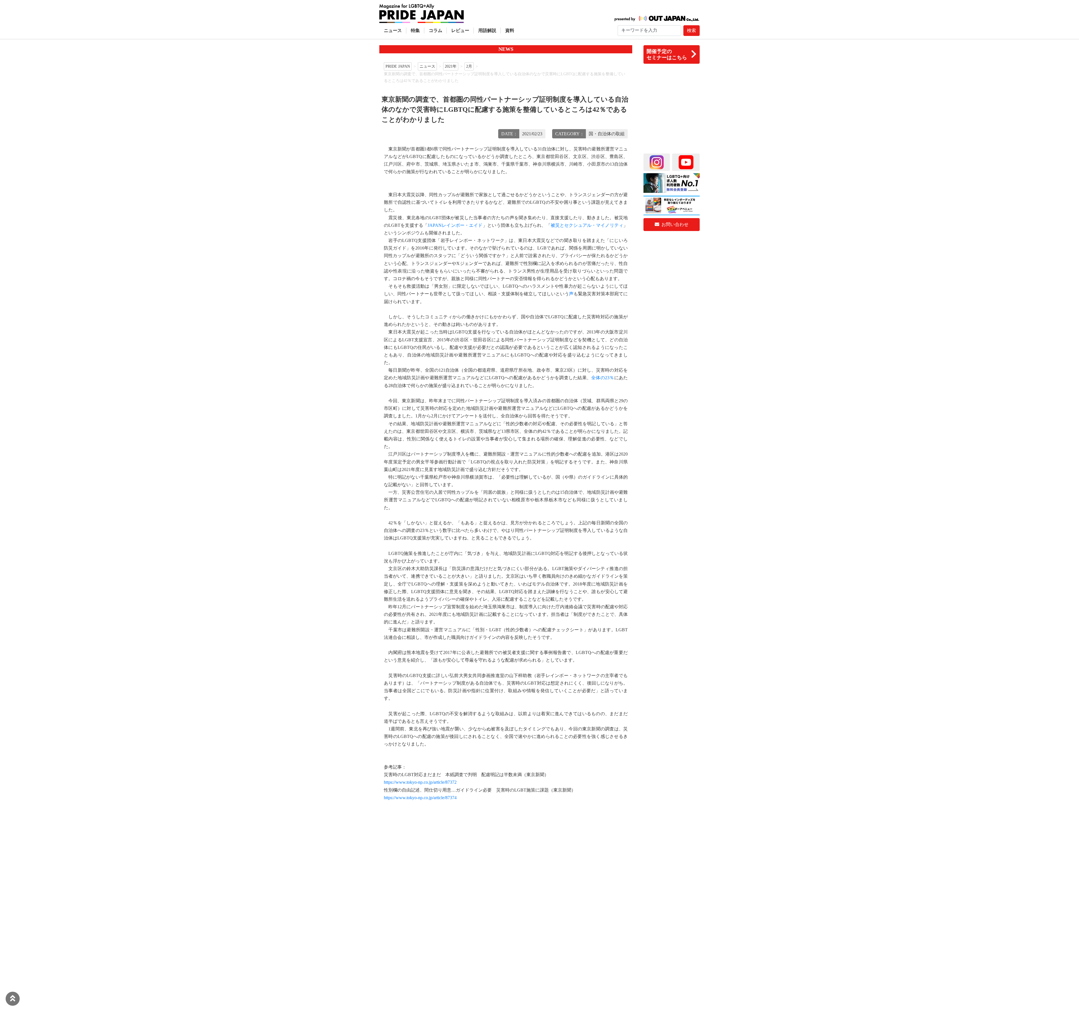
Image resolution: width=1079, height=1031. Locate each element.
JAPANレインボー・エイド (455, 225)
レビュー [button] (460, 30)
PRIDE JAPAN (398, 66)
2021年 (451, 66)
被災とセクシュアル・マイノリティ (587, 225)
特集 (415, 30)
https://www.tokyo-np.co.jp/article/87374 (420, 797)
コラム (435, 30)
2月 (469, 66)
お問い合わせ (674, 224)
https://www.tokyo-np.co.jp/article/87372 (420, 782)
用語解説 (487, 30)
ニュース (393, 30)
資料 (509, 30)
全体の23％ (602, 377)
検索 (691, 30)
